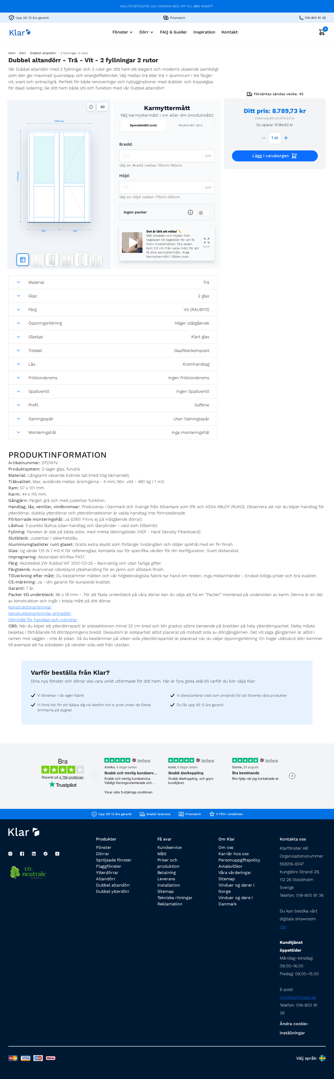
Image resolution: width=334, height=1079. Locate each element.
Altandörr (105, 878)
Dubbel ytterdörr (112, 891)
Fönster (103, 847)
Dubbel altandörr (43, 53)
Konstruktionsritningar (29, 607)
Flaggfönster (108, 866)
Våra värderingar (234, 872)
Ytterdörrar (107, 872)
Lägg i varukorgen (270, 155)
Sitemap (165, 891)
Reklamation (169, 903)
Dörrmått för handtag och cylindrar (42, 619)
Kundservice (169, 847)
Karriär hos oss (233, 853)
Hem (11, 53)
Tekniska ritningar (175, 897)
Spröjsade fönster (114, 859)
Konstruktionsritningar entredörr (39, 613)
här (283, 926)
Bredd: (126, 144)
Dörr (22, 53)
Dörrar (102, 853)
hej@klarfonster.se (298, 997)
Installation (168, 885)
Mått (161, 853)
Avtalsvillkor (230, 866)
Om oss (225, 847)
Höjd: (124, 175)
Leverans (166, 878)
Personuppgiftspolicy (239, 859)
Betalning (166, 872)
